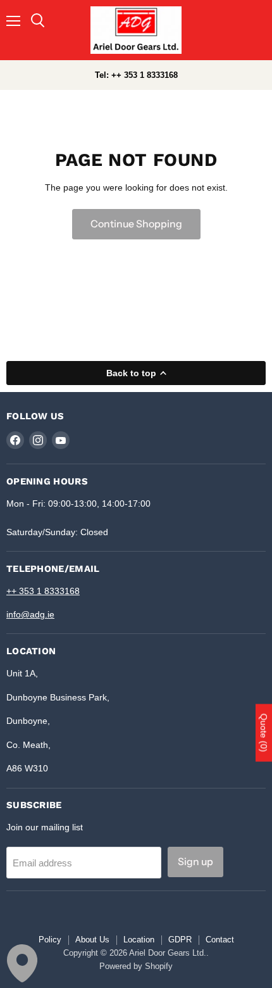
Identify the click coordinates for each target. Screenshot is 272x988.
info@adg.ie (30, 614)
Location (138, 939)
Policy (50, 939)
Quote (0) (264, 732)
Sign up (195, 862)
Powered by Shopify (136, 966)
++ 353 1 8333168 (43, 591)
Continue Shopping (136, 224)
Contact (220, 939)
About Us (92, 939)
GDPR (180, 939)
